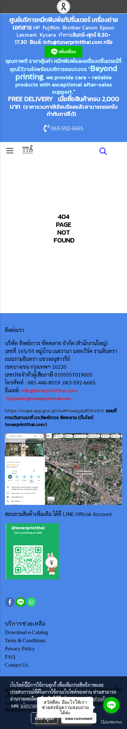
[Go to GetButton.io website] (111, 722)
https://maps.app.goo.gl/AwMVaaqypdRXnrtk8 (54, 410)
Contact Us (16, 665)
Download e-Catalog (26, 632)
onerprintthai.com (52, 398)
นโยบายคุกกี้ (32, 705)
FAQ (10, 657)
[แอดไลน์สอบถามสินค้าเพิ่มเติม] (32, 551)
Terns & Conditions (25, 640)
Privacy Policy (20, 648)
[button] (100, 151)
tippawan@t (19, 398)
